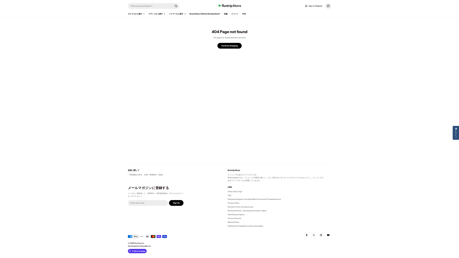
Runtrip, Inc (139, 243)
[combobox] (153, 6)
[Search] (176, 6)
